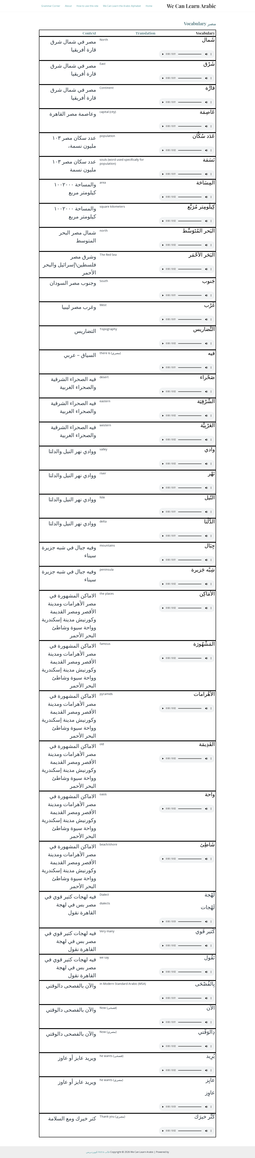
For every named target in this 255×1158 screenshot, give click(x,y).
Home (149, 6)
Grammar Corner (50, 6)
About (68, 6)
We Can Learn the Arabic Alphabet (122, 6)
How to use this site (87, 6)
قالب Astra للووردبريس (98, 1152)
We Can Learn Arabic (191, 5)
